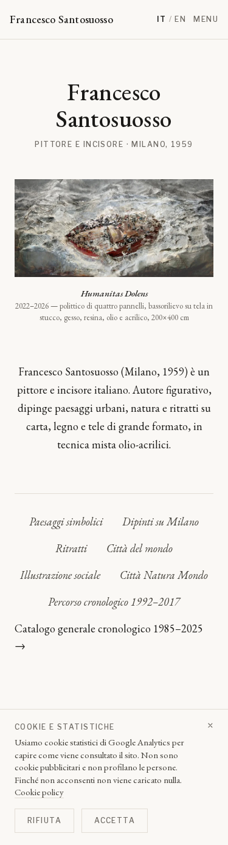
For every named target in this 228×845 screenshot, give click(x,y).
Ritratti (71, 548)
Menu (205, 19)
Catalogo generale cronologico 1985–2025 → (109, 636)
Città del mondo (139, 548)
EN (180, 19)
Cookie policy (39, 792)
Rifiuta (44, 820)
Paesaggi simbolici (66, 522)
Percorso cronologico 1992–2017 (114, 602)
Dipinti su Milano (160, 522)
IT (162, 19)
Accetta (114, 820)
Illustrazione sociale (60, 575)
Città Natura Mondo (164, 575)
